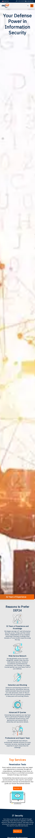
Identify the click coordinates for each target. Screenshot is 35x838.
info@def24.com (30, 1)
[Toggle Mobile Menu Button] (32, 6)
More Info (16, 788)
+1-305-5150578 (21, 1)
